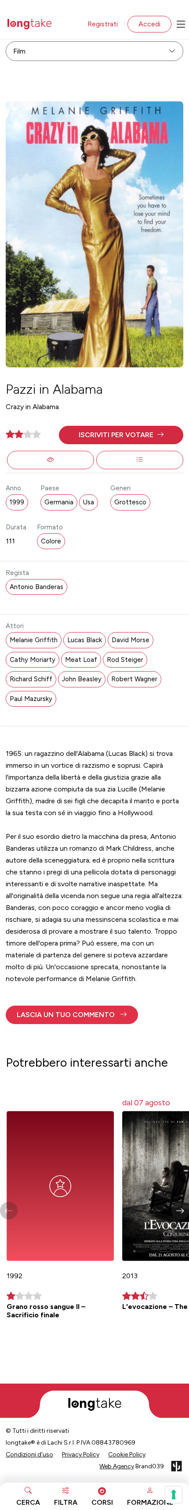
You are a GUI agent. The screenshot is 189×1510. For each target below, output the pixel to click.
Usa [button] (88, 502)
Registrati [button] (102, 24)
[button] (121, 435)
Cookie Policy (126, 1454)
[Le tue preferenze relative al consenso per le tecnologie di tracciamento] (173, 1494)
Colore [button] (51, 541)
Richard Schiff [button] (31, 679)
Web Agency (116, 1466)
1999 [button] (17, 502)
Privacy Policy (80, 1454)
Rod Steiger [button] (125, 660)
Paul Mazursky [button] (31, 699)
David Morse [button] (130, 640)
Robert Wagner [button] (134, 679)
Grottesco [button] (130, 502)
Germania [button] (58, 502)
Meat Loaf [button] (81, 660)
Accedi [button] (149, 24)
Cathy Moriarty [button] (32, 660)
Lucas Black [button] (84, 640)
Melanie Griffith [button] (34, 640)
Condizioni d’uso (29, 1454)
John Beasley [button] (82, 679)
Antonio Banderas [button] (36, 587)
